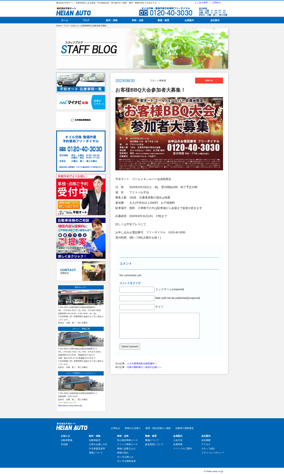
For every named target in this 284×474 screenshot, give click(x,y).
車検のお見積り (133, 428)
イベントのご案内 (182, 448)
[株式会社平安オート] (73, 9)
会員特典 (177, 444)
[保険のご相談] (81, 219)
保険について (96, 452)
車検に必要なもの (126, 448)
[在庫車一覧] (81, 74)
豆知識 (64, 444)
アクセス (206, 444)
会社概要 (206, 440)
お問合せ (216, 2)
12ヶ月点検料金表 (126, 461)
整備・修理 (163, 20)
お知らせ (75, 25)
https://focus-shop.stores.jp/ (70, 405)
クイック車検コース (127, 444)
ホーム (64, 20)
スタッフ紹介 (208, 448)
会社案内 (215, 20)
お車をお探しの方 (98, 444)
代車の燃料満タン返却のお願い (143, 367)
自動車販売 (94, 440)
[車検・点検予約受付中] (81, 176)
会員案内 (189, 20)
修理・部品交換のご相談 (158, 428)
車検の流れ (123, 452)
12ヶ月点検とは (125, 457)
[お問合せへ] (81, 263)
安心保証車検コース (127, 440)
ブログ (86, 20)
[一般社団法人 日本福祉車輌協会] (81, 113)
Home (59, 25)
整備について (152, 440)
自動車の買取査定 (184, 428)
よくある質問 (201, 2)
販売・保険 (112, 20)
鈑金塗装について (154, 444)
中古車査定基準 (97, 448)
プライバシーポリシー (212, 452)
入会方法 (177, 440)
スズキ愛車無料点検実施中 (140, 363)
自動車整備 (66, 440)
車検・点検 (137, 20)
